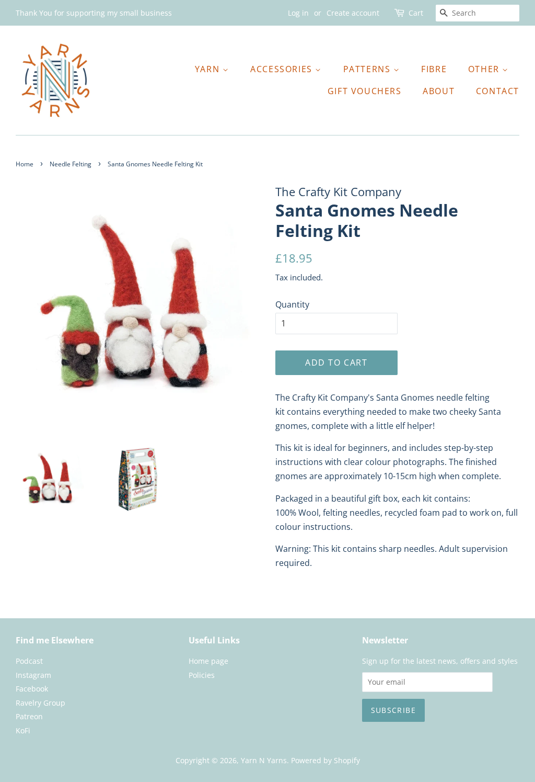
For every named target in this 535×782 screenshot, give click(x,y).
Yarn (209, 69)
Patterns (368, 69)
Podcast (29, 661)
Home (24, 164)
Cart (416, 13)
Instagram (33, 675)
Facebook (32, 689)
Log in (298, 13)
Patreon (29, 716)
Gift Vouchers (365, 91)
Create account (353, 13)
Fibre (434, 69)
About (439, 91)
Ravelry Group (40, 703)
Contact (497, 91)
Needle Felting (70, 164)
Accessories (282, 69)
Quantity (292, 304)
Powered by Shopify (325, 760)
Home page (208, 661)
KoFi (23, 730)
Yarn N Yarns (264, 760)
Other (485, 69)
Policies (202, 675)
